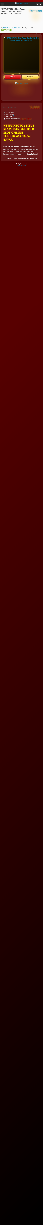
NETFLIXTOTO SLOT (19, 119)
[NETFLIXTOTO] (36, 16)
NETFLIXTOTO (22, 165)
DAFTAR (30, 77)
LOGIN (12, 77)
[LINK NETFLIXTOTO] (22, 55)
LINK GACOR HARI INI (11, 27)
